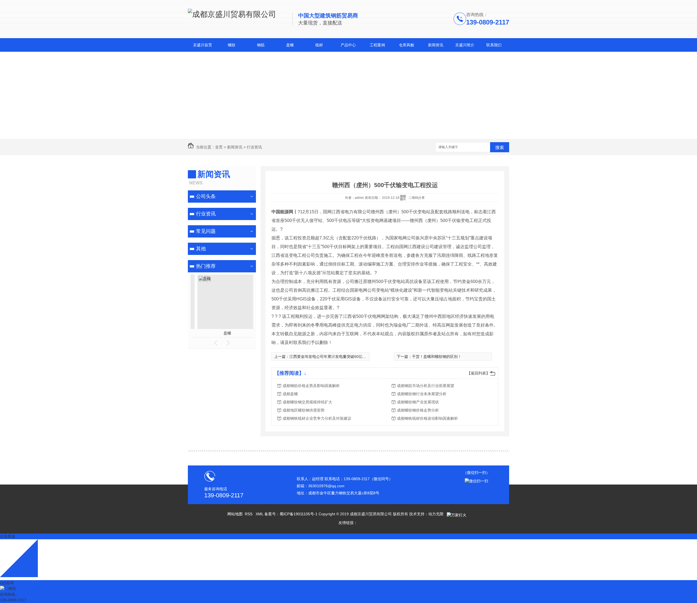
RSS (249, 514)
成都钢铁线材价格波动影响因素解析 (427, 418)
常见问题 (206, 231)
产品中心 (348, 45)
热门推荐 (206, 266)
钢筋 (261, 45)
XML (260, 514)
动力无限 (436, 514)
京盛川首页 (202, 45)
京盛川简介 (464, 45)
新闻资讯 (435, 45)
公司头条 (206, 196)
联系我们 (494, 45)
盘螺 (290, 45)
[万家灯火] (456, 514)
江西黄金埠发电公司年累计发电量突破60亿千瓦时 (331, 356)
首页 (219, 147)
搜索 (499, 147)
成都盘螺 (290, 394)
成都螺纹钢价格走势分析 (418, 410)
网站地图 (235, 514)
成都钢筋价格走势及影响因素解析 (311, 385)
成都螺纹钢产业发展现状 (418, 402)
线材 (319, 45)
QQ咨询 (7, 583)
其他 (201, 248)
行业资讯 (254, 147)
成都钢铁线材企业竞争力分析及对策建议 (317, 418)
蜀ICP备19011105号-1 (298, 514)
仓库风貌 (406, 45)
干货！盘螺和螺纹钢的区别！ (436, 356)
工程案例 (377, 45)
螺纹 (232, 45)
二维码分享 (416, 198)
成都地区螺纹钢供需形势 (304, 410)
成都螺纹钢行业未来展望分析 (422, 394)
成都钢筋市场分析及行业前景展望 (425, 385)
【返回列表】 (478, 373)
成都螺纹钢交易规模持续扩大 (307, 402)
